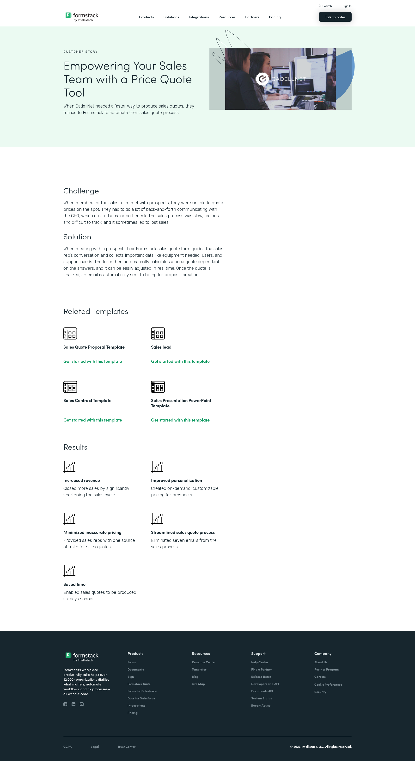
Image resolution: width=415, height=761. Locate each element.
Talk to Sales (335, 16)
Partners (252, 16)
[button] (146, 17)
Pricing (275, 16)
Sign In (347, 6)
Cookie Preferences (328, 684)
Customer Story (80, 51)
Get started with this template (92, 361)
